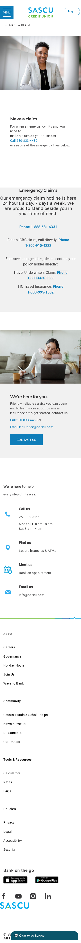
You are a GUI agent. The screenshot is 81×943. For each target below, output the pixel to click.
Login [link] (72, 11)
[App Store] (15, 879)
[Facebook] (3, 896)
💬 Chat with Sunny (29, 935)
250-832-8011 (29, 517)
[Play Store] (47, 879)
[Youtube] (18, 896)
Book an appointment (35, 573)
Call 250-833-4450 (24, 140)
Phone (38, 227)
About (8, 634)
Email (31, 427)
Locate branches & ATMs (37, 550)
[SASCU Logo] (40, 12)
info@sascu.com (31, 595)
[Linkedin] (48, 896)
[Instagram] (33, 896)
